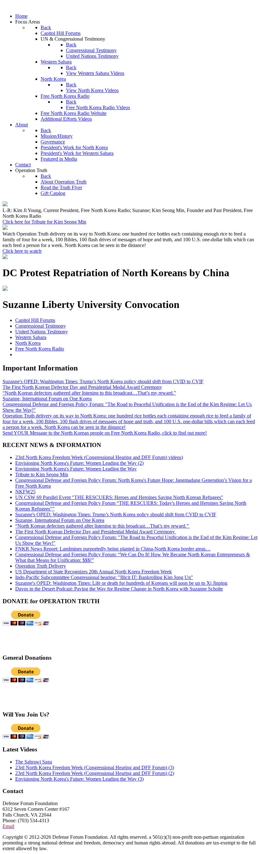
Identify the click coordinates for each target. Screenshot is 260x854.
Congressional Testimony (40, 326)
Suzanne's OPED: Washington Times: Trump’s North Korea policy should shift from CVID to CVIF (103, 381)
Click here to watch (22, 251)
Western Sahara (30, 337)
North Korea (28, 343)
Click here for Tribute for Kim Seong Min (44, 221)
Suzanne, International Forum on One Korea (47, 398)
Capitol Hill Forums (35, 320)
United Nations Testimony (41, 331)
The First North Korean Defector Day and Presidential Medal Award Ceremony (82, 387)
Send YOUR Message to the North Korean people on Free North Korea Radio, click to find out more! (105, 433)
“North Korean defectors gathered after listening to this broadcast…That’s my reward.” (89, 393)
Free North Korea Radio (39, 348)
